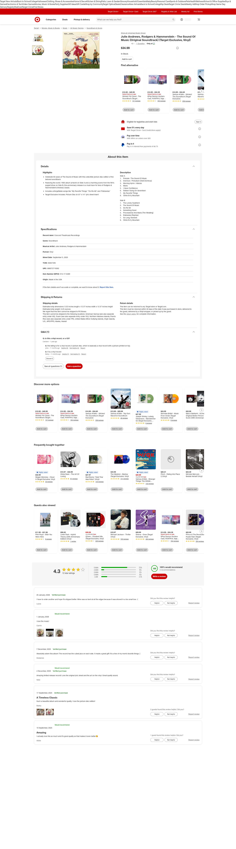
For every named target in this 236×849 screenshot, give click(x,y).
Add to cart (127, 59)
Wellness (200, 1)
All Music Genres (77, 28)
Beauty (154, 1)
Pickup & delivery (82, 19)
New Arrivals (134, 4)
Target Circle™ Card (130, 11)
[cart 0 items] (199, 19)
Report (83, 348)
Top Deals (165, 4)
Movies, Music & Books (45, 4)
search (173, 19)
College (33, 1)
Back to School (23, 1)
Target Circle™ (113, 11)
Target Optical (109, 4)
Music (65, 28)
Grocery (123, 1)
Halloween (42, 1)
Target (36, 28)
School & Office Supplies (214, 1)
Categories (51, 19)
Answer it (49, 359)
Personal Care (163, 1)
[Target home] (37, 19)
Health (193, 1)
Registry (10, 7)
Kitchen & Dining (94, 1)
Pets (188, 1)
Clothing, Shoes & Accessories (60, 1)
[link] (128, 43)
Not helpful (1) (75, 354)
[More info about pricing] (177, 48)
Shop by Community (94, 4)
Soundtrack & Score (94, 28)
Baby (148, 1)
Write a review (159, 576)
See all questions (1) (53, 366)
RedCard (18, 7)
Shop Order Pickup (203, 4)
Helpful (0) (64, 348)
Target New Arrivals (8, 1)
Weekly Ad (190, 4)
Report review (193, 603)
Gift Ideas (72, 4)
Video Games (29, 4)
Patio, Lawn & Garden (110, 1)
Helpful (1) (65, 354)
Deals (117, 4)
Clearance (124, 4)
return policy (131, 314)
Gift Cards (80, 4)
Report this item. (107, 287)
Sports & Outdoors (178, 1)
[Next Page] (202, 91)
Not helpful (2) (74, 348)
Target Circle (27, 7)
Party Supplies (61, 4)
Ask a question (74, 366)
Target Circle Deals (177, 4)
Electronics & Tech (14, 4)
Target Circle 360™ (150, 11)
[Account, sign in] (186, 19)
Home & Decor (80, 1)
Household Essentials (136, 1)
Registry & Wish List (169, 11)
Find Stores (38, 7)
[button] (128, 43)
